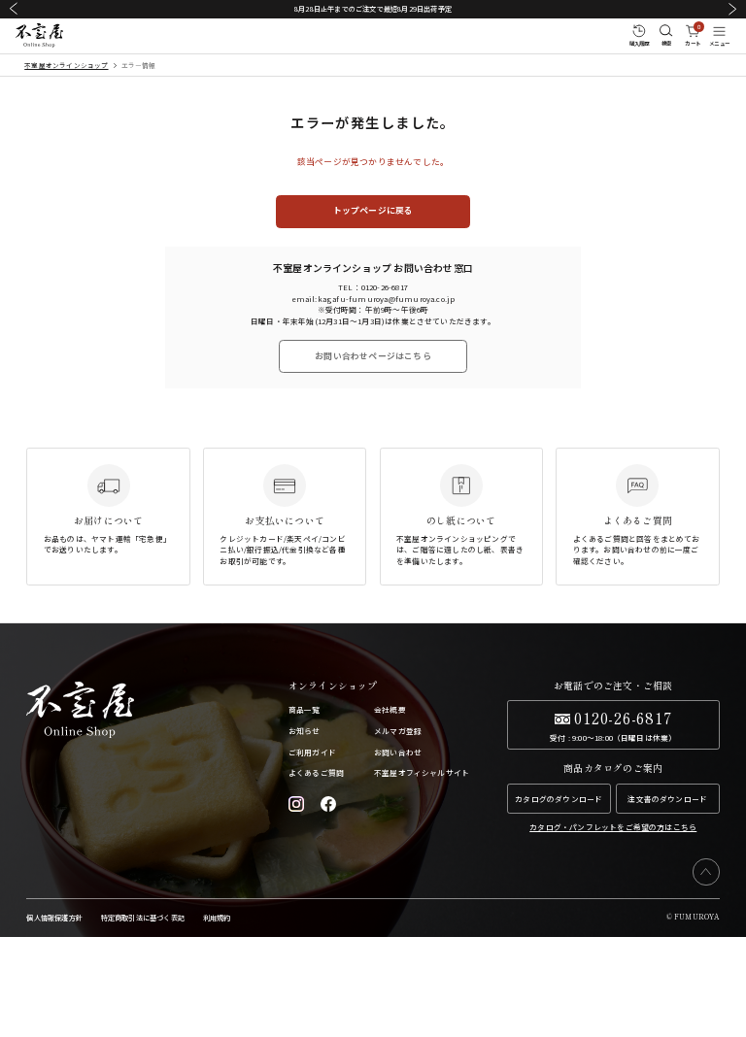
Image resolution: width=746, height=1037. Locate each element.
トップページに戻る (373, 210)
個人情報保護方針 (54, 917)
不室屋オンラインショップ (66, 65)
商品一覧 (304, 709)
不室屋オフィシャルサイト (421, 772)
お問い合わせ (398, 752)
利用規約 (217, 917)
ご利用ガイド (312, 752)
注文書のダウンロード (667, 798)
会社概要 (390, 709)
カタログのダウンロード (558, 798)
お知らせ (304, 730)
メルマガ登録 (398, 730)
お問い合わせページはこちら (373, 356)
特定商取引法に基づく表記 (143, 917)
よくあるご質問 (316, 772)
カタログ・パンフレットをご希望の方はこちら (612, 826)
